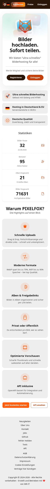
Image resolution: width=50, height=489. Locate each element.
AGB (25, 453)
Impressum (25, 461)
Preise (30, 4)
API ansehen (39, 405)
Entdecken (18, 4)
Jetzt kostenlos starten (16, 405)
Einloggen (42, 4)
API (25, 448)
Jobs (25, 433)
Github (25, 436)
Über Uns (25, 425)
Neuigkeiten (25, 421)
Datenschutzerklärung (25, 457)
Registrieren (16, 77)
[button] (6, 4)
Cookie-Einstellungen (25, 465)
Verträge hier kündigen (25, 468)
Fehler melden (25, 440)
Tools (25, 444)
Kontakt (25, 429)
